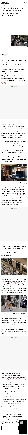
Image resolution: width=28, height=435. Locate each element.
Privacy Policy (5, 431)
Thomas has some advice (13, 377)
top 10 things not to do (14, 281)
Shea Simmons (5, 54)
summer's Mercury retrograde (14, 187)
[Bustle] (5, 2)
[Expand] (21, 421)
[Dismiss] (26, 421)
